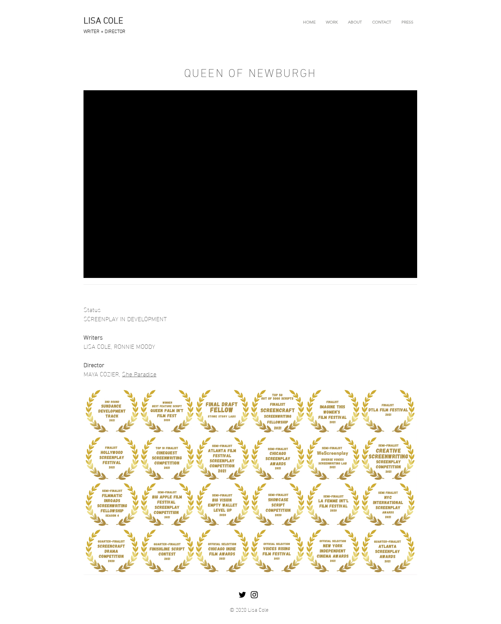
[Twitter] (242, 594)
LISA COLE (103, 21)
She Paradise (139, 373)
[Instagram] (254, 594)
